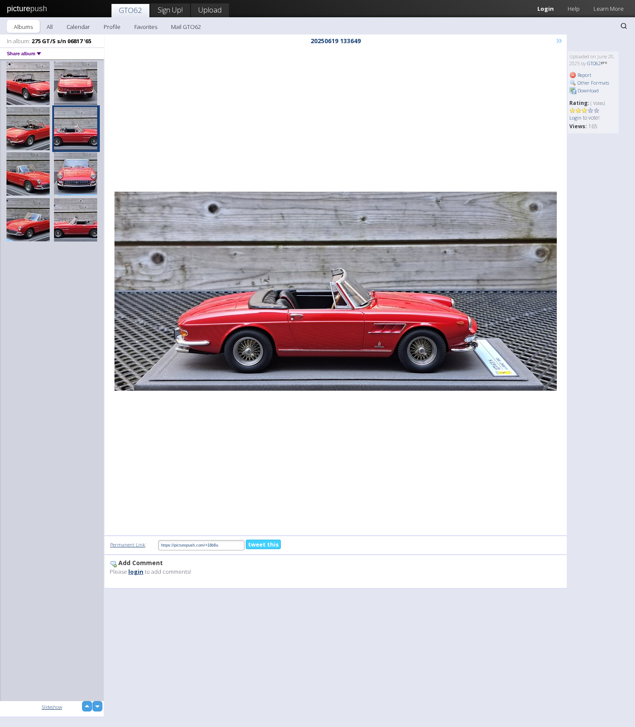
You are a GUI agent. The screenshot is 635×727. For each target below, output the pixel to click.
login (135, 571)
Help (574, 9)
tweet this (263, 544)
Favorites (145, 27)
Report (583, 75)
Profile (112, 27)
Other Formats (592, 82)
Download (587, 90)
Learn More (609, 9)
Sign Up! (170, 10)
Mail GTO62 (186, 27)
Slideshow (52, 707)
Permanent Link (127, 544)
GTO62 (130, 10)
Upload (210, 10)
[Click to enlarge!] (335, 291)
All (50, 27)
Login (545, 9)
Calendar (78, 27)
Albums (23, 27)
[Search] (624, 26)
